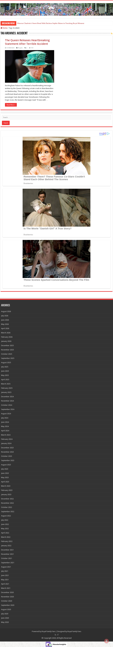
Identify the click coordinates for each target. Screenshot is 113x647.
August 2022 (6, 516)
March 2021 (5, 588)
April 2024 (5, 431)
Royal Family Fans (48, 631)
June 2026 (5, 320)
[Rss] (55, 634)
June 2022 (5, 524)
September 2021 (7, 563)
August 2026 (6, 311)
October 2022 (6, 507)
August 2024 (6, 414)
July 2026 (4, 316)
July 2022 (4, 520)
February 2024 (6, 439)
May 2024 (5, 426)
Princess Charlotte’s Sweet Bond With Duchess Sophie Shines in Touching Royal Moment (50, 23)
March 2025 (5, 384)
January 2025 (6, 392)
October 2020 (6, 601)
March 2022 (5, 537)
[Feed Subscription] (111, 33)
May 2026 (5, 324)
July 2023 (4, 469)
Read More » (11, 105)
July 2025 (4, 367)
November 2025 (7, 350)
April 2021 (5, 584)
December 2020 (7, 592)
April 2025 (5, 380)
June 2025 (5, 371)
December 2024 (7, 397)
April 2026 (5, 328)
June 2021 (5, 575)
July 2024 (4, 418)
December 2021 (7, 550)
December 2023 (7, 448)
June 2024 (5, 422)
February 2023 (6, 490)
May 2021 (5, 580)
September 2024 (7, 409)
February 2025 (6, 388)
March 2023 (5, 486)
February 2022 (6, 541)
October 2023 (6, 456)
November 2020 (7, 597)
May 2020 (5, 622)
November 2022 (7, 503)
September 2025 (7, 358)
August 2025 (6, 362)
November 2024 (7, 401)
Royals (20, 48)
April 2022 (5, 533)
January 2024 (6, 443)
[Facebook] (58, 634)
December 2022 (7, 499)
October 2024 (6, 405)
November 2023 (7, 452)
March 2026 (5, 333)
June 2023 (5, 473)
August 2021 (6, 567)
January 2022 (6, 546)
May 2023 (5, 477)
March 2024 (5, 435)
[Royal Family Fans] (56, 9)
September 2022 (7, 511)
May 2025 (5, 375)
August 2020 (6, 609)
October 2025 (6, 354)
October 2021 (6, 558)
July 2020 (4, 614)
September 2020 (7, 605)
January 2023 (6, 494)
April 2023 (5, 482)
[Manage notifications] (106, 641)
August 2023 (6, 465)
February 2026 (6, 337)
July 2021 (4, 571)
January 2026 (6, 341)
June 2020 (5, 618)
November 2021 (7, 554)
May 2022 (5, 529)
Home (4, 28)
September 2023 (7, 460)
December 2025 (7, 345)
